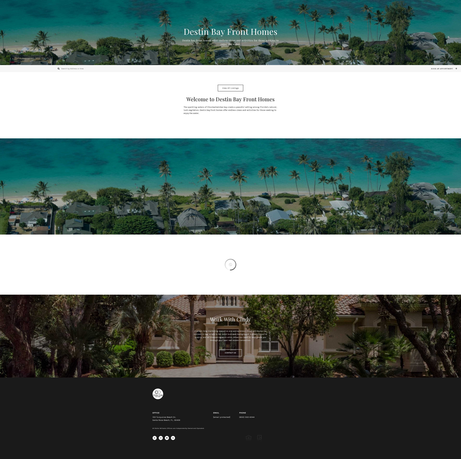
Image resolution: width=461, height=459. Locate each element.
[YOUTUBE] (167, 438)
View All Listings (230, 88)
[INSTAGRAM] (161, 438)
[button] (444, 68)
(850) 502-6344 (247, 417)
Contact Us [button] (230, 353)
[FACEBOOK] (154, 438)
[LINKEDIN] (173, 438)
